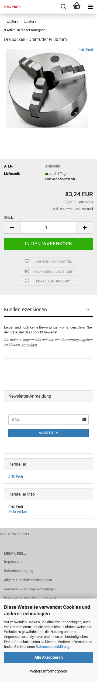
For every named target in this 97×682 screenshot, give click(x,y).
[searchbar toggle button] (63, 7)
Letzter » (30, 22)
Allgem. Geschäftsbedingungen (28, 580)
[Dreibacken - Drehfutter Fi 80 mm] (49, 88)
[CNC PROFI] (11, 7)
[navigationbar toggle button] (90, 7)
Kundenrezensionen (25, 309)
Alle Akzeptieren (48, 657)
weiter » (13, 22)
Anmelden (29, 345)
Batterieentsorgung (18, 571)
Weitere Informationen (48, 671)
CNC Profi (85, 50)
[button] (12, 227)
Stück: (9, 217)
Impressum (13, 561)
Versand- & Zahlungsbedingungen (30, 589)
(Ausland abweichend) (60, 179)
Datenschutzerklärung (53, 647)
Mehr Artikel (17, 512)
